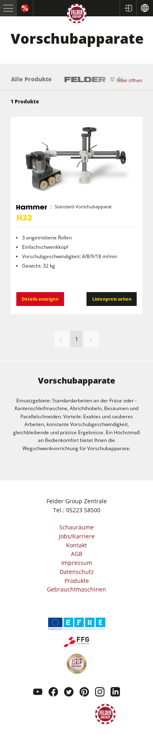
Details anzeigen (40, 299)
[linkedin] (115, 693)
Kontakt (76, 545)
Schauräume (76, 527)
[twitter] (68, 693)
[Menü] (8, 8)
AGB (76, 554)
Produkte (76, 581)
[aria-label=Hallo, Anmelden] (128, 8)
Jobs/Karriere (77, 536)
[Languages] (144, 8)
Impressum (76, 563)
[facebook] (53, 693)
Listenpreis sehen (111, 299)
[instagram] (99, 693)
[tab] (31, 83)
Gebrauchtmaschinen (76, 589)
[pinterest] (84, 693)
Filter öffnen (129, 80)
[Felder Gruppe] (76, 15)
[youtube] (37, 693)
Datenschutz (77, 572)
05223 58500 (83, 510)
